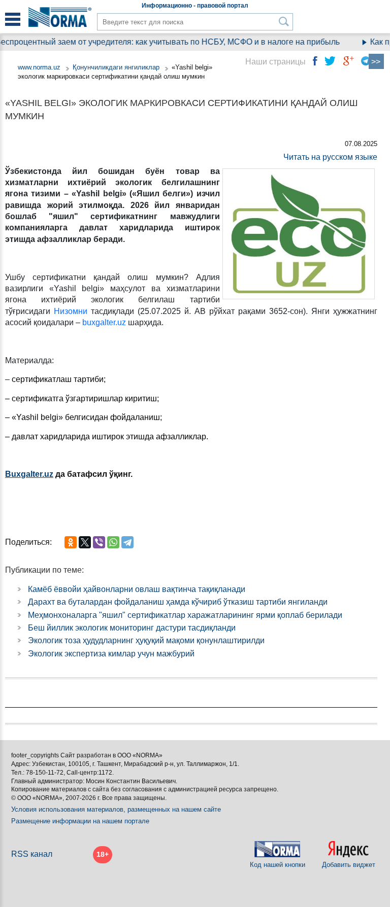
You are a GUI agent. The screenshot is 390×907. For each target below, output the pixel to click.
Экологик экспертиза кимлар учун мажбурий (111, 653)
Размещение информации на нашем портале (80, 821)
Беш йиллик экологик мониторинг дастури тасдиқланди (132, 627)
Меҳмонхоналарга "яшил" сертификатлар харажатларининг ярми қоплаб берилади (185, 615)
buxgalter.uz (104, 322)
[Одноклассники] (70, 542)
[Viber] (99, 542)
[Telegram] (127, 542)
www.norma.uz (39, 67)
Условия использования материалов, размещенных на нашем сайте (116, 809)
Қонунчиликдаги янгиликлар (117, 67)
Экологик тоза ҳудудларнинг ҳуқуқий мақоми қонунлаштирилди (146, 640)
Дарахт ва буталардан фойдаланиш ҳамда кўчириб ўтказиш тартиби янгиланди (178, 602)
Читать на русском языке (330, 157)
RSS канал (31, 854)
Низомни (70, 311)
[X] (85, 542)
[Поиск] (284, 21)
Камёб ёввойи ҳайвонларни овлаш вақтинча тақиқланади (136, 589)
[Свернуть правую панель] (376, 61)
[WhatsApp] (113, 542)
